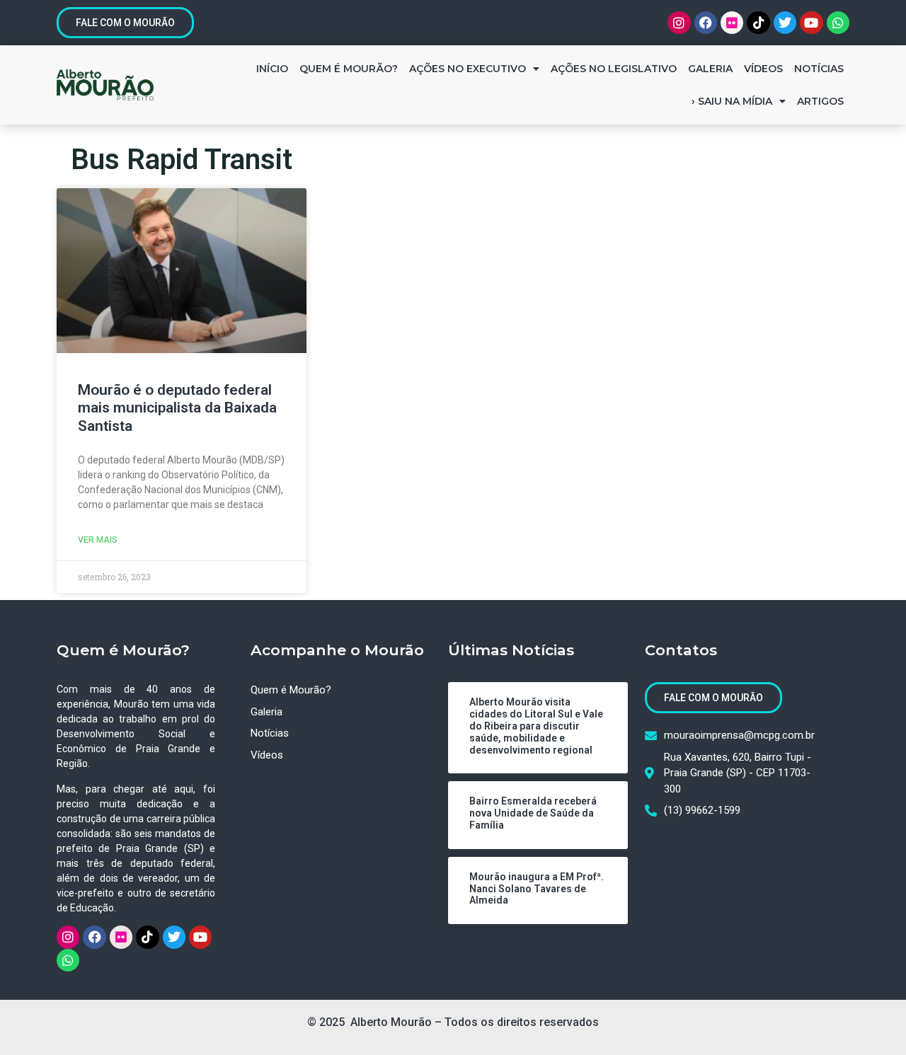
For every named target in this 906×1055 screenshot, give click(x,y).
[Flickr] (732, 22)
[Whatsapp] (838, 22)
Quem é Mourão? (348, 68)
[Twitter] (785, 22)
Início (272, 68)
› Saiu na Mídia (732, 101)
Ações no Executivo (467, 68)
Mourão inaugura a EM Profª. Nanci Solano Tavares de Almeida (536, 888)
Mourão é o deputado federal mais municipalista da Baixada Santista (177, 407)
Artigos (820, 101)
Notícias (819, 68)
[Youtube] (811, 22)
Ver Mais (97, 540)
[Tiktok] (758, 22)
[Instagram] (678, 22)
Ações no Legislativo (614, 68)
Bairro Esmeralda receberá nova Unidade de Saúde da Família (533, 813)
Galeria (710, 68)
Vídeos (763, 68)
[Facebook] (705, 22)
